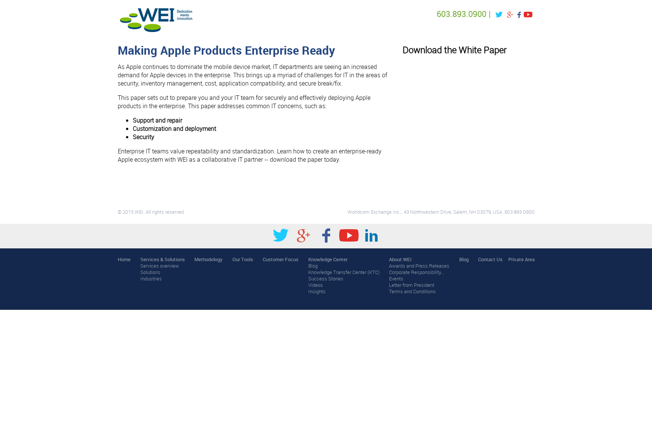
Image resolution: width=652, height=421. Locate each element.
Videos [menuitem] (315, 285)
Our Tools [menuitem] (242, 259)
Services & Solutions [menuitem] (162, 259)
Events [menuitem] (396, 279)
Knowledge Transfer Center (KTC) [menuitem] (344, 272)
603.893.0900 (461, 13)
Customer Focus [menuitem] (280, 259)
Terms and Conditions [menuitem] (412, 291)
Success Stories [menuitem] (325, 279)
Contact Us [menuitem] (490, 259)
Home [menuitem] (124, 259)
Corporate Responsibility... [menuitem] (416, 272)
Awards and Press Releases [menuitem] (419, 266)
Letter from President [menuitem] (411, 285)
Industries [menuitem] (151, 279)
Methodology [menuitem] (208, 259)
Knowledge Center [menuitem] (328, 259)
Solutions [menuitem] (150, 272)
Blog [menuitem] (313, 266)
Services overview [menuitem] (159, 266)
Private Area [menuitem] (521, 259)
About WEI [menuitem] (400, 259)
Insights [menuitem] (317, 291)
